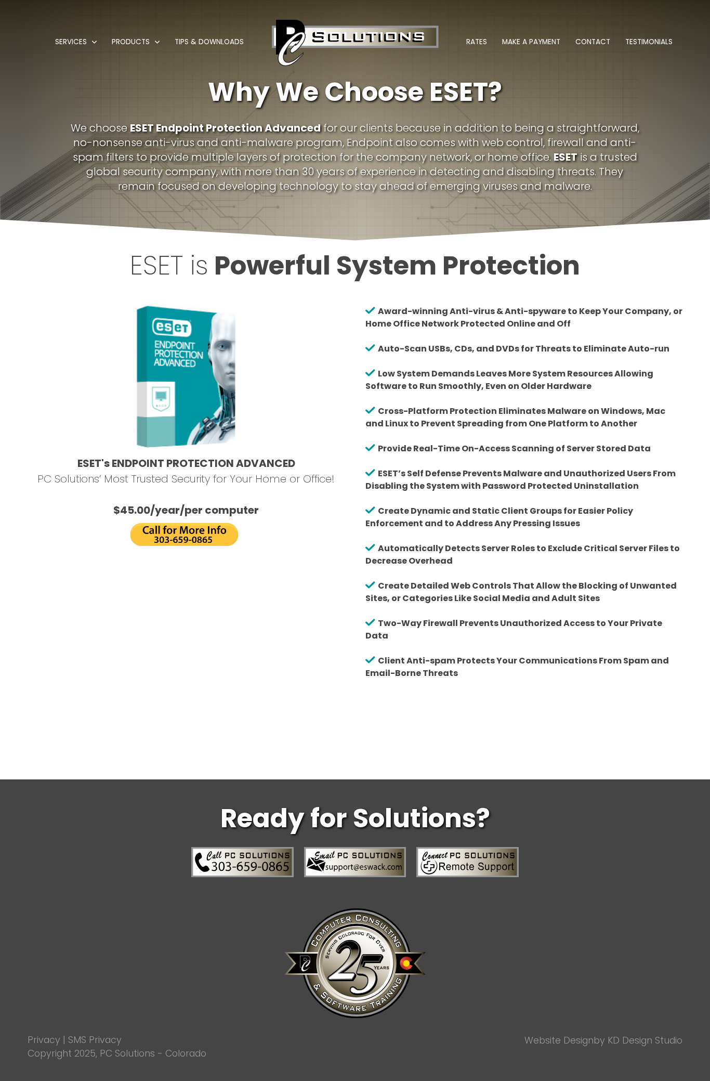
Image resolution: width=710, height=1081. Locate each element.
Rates (476, 42)
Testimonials (649, 42)
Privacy (44, 1040)
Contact (592, 42)
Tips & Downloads (209, 42)
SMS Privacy (95, 1040)
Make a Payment (531, 42)
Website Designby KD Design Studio (603, 1040)
